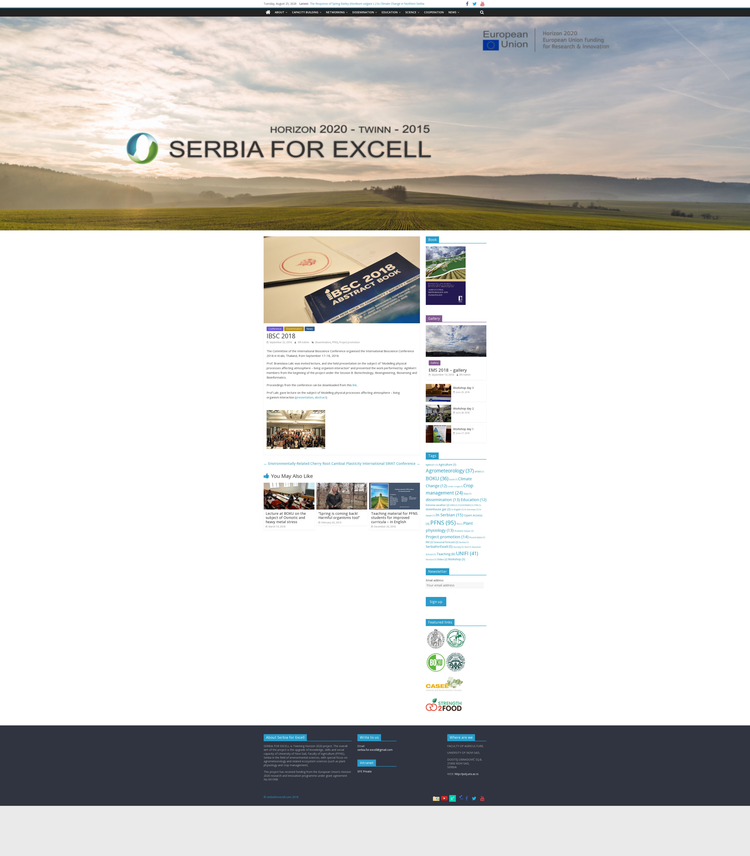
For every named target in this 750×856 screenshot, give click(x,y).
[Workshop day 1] (438, 427)
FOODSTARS (465, 505)
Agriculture (447, 464)
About (279, 12)
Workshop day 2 (463, 408)
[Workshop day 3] (438, 386)
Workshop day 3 (463, 388)
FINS (453, 505)
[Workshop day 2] (438, 407)
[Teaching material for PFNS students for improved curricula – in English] (394, 485)
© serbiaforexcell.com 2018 (281, 797)
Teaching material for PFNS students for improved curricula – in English (394, 517)
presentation (304, 397)
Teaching (446, 554)
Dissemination (363, 12)
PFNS (335, 342)
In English (457, 509)
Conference (275, 328)
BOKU (437, 478)
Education (390, 12)
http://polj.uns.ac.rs (467, 774)
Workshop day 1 (463, 429)
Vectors (431, 559)
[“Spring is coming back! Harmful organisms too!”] (341, 485)
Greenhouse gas (438, 509)
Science (410, 12)
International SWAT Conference (391, 463)
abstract (320, 397)
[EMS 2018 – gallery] (456, 327)
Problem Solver (463, 531)
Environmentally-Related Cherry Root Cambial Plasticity (313, 463)
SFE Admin (304, 342)
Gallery (434, 362)
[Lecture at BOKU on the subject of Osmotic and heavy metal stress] (289, 485)
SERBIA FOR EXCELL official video (331, 5)
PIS (459, 524)
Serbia (464, 542)
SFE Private (364, 771)
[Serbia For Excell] (268, 12)
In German (471, 509)
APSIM (479, 471)
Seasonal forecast (446, 542)
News (452, 12)
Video (442, 559)
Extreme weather (437, 505)
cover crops (455, 486)
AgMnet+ (432, 464)
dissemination (323, 342)
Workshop (456, 559)
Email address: (435, 580)
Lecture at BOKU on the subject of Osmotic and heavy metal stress (286, 517)
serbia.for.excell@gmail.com (375, 750)
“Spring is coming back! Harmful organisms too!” (339, 515)
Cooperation (434, 12)
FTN (477, 505)
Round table (477, 537)
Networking (335, 12)
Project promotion (349, 342)
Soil (467, 547)
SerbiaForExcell (439, 546)
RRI (429, 542)
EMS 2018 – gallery (448, 370)
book (453, 479)
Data (467, 493)
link (355, 385)
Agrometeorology (450, 470)
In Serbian (449, 515)
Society (458, 547)
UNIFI (467, 553)
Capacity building (305, 12)
